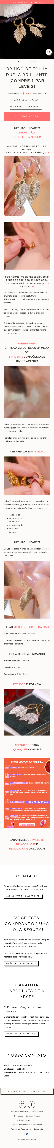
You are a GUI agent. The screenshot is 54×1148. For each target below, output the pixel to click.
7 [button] (31, 62)
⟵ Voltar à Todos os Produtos (27, 1091)
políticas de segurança (21, 963)
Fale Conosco (37, 1112)
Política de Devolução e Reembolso (27, 1125)
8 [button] (33, 62)
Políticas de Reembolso (21, 1034)
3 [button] (23, 62)
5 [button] (27, 62)
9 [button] (35, 62)
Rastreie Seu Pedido (19, 1112)
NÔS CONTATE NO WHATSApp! (23, 896)
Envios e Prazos (33, 1116)
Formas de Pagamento (21, 1129)
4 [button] (25, 62)
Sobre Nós (38, 1129)
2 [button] (21, 62)
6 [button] (29, 62)
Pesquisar (18, 1116)
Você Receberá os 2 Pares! (26, 100)
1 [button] (18, 62)
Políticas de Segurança (27, 1120)
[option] (27, 31)
